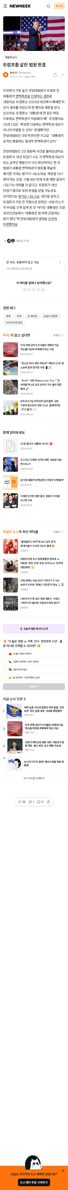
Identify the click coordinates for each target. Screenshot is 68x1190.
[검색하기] (48, 6)
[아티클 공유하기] (55, 74)
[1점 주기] (25, 289)
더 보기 (56, 335)
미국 (19, 316)
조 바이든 (32, 316)
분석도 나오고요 (28, 196)
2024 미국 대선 (14, 322)
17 (42, 802)
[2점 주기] (29, 289)
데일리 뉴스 (11, 57)
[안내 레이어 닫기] (63, 1171)
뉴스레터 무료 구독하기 (34, 1182)
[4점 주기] (38, 289)
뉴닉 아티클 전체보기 (34, 778)
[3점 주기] (34, 289)
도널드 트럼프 (51, 316)
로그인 (59, 6)
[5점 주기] (43, 289)
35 (24, 802)
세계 (8, 316)
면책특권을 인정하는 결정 (32, 96)
